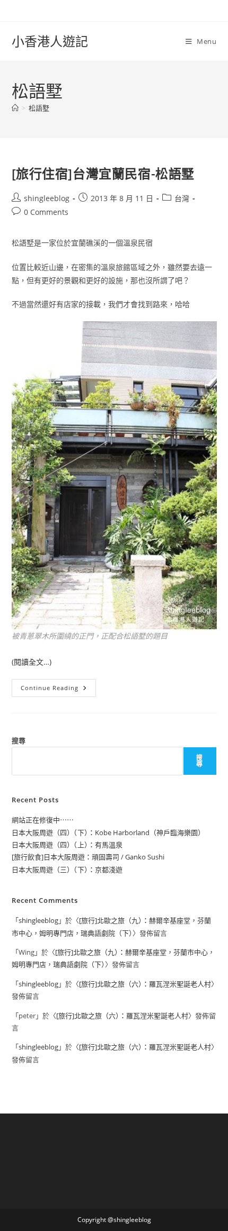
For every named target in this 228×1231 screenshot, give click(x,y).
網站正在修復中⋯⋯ (43, 820)
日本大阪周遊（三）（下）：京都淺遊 (67, 869)
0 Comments (46, 212)
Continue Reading (55, 690)
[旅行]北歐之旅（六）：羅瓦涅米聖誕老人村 (145, 984)
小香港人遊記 (50, 41)
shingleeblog (46, 198)
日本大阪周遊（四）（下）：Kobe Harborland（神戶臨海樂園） (108, 832)
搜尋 (18, 740)
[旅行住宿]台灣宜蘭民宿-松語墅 (103, 173)
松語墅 (39, 108)
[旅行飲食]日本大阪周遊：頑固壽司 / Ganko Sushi (88, 857)
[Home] (15, 108)
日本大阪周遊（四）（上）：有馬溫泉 (67, 844)
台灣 (181, 198)
